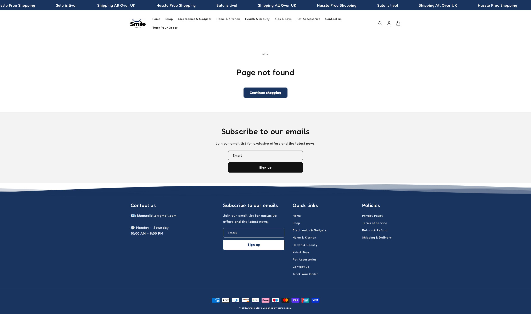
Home (297, 215)
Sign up (265, 167)
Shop (296, 223)
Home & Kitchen (304, 237)
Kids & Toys (301, 252)
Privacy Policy (372, 215)
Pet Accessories (304, 259)
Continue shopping (265, 92)
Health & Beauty (305, 245)
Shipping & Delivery (377, 237)
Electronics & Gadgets (309, 230)
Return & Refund (374, 230)
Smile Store (255, 307)
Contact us (301, 266)
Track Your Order (305, 274)
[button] (380, 23)
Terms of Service (374, 223)
